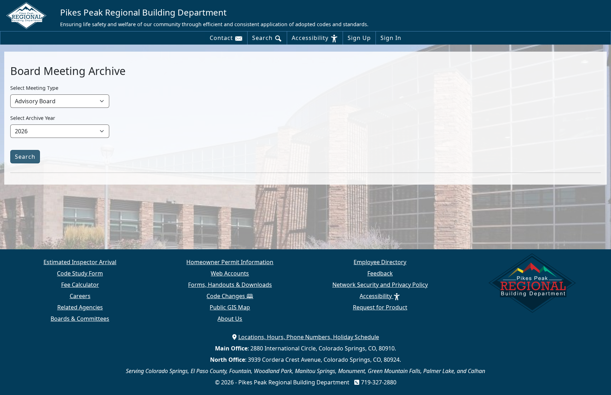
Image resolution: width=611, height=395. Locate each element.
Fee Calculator (80, 285)
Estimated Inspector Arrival (79, 262)
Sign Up (359, 38)
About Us (229, 319)
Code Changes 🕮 (229, 296)
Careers (80, 296)
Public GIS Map (230, 307)
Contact (222, 38)
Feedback (380, 273)
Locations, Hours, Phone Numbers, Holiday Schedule (308, 337)
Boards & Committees (80, 319)
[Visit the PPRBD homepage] (29, 15)
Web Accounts (230, 273)
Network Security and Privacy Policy (380, 285)
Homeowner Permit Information (229, 262)
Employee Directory (380, 262)
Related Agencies (80, 307)
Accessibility (311, 38)
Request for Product (380, 307)
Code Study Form (80, 273)
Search (263, 38)
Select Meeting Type (34, 88)
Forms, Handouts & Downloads (230, 285)
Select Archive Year (32, 118)
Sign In (390, 38)
